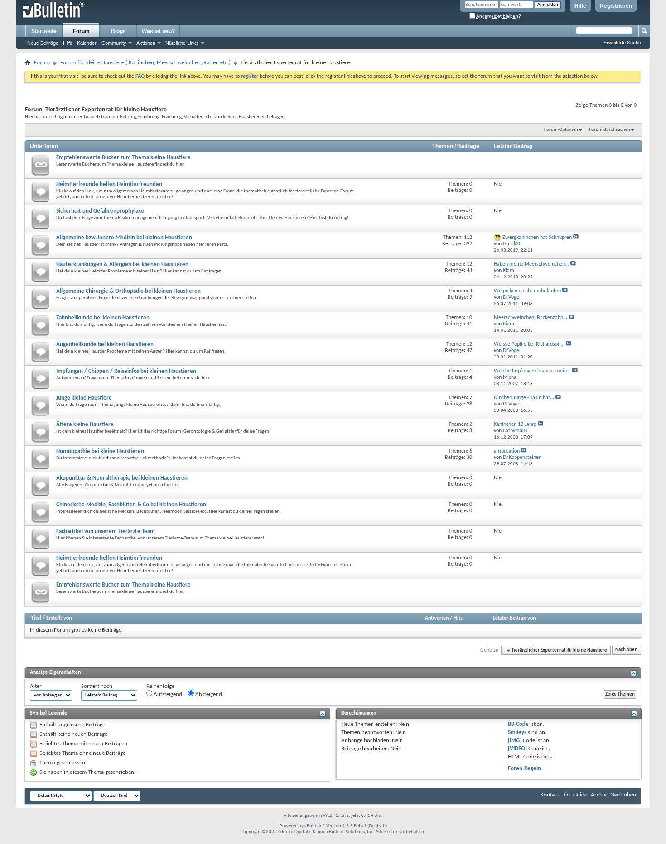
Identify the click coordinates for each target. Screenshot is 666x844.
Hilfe (580, 6)
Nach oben (626, 650)
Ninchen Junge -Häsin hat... (524, 398)
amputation (507, 451)
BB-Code (518, 724)
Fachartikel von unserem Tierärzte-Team (105, 531)
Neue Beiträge (42, 43)
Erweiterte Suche (622, 42)
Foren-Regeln (524, 769)
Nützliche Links (182, 43)
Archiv (599, 795)
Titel (36, 618)
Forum (81, 31)
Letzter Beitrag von (514, 618)
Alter (36, 686)
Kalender (87, 43)
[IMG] (514, 741)
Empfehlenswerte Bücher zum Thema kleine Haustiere (123, 158)
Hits (458, 618)
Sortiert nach (96, 686)
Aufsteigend (167, 694)
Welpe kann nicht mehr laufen (527, 291)
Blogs (118, 31)
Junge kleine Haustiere (84, 398)
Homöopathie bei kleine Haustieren (100, 451)
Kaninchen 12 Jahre (515, 424)
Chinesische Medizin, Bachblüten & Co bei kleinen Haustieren (131, 505)
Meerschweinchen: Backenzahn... (530, 317)
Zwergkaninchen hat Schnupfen (537, 237)
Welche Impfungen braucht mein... (532, 371)
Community (113, 43)
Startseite (44, 31)
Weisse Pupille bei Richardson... (529, 344)
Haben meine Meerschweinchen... (531, 264)
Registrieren (616, 6)
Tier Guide (575, 795)
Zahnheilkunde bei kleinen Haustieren (103, 318)
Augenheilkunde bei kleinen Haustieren (105, 345)
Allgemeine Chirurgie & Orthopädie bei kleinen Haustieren (128, 291)
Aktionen (145, 43)
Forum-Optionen (561, 129)
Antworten (437, 618)
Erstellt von (59, 618)
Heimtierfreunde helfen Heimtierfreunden (109, 184)
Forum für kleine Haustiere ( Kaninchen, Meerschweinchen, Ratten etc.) (145, 63)
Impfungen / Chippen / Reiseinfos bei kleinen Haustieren (126, 371)
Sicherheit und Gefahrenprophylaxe (100, 211)
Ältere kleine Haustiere (85, 425)
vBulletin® (314, 826)
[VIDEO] (517, 749)
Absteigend (208, 694)
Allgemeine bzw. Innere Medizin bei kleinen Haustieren (124, 238)
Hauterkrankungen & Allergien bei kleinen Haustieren (122, 264)
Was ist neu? (158, 31)
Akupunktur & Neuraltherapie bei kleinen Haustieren (122, 478)
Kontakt (550, 795)
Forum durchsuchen (609, 129)
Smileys (517, 732)
